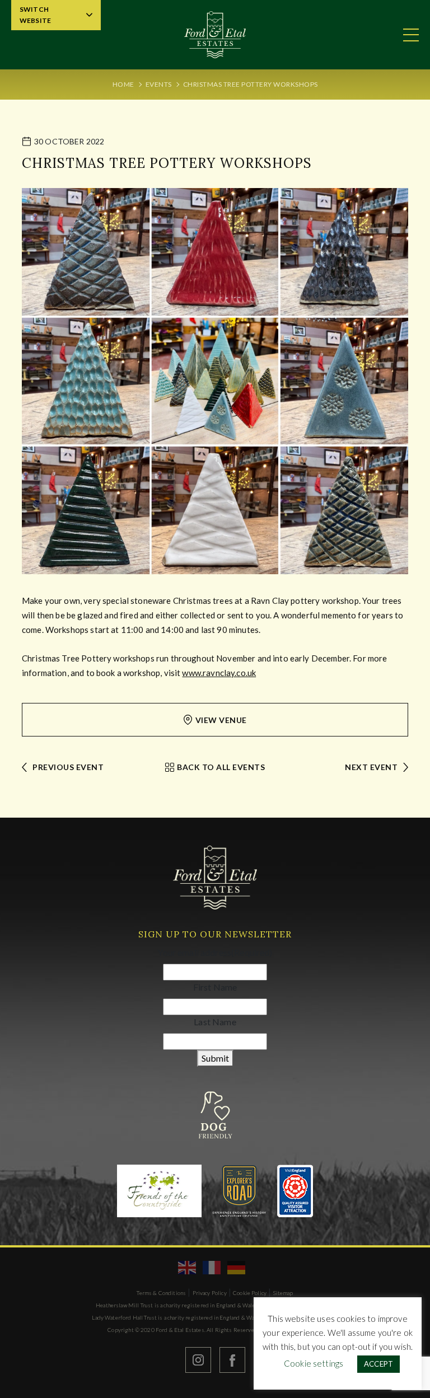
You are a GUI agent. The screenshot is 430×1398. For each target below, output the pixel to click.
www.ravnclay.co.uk (219, 673)
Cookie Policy (250, 1292)
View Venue (221, 720)
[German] (236, 1267)
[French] (212, 1267)
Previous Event (68, 767)
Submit (215, 1058)
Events (159, 84)
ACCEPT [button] (378, 1363)
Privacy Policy (210, 1292)
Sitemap (283, 1292)
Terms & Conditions (161, 1292)
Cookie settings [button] (313, 1363)
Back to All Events (221, 767)
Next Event (371, 767)
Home (123, 84)
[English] (187, 1267)
